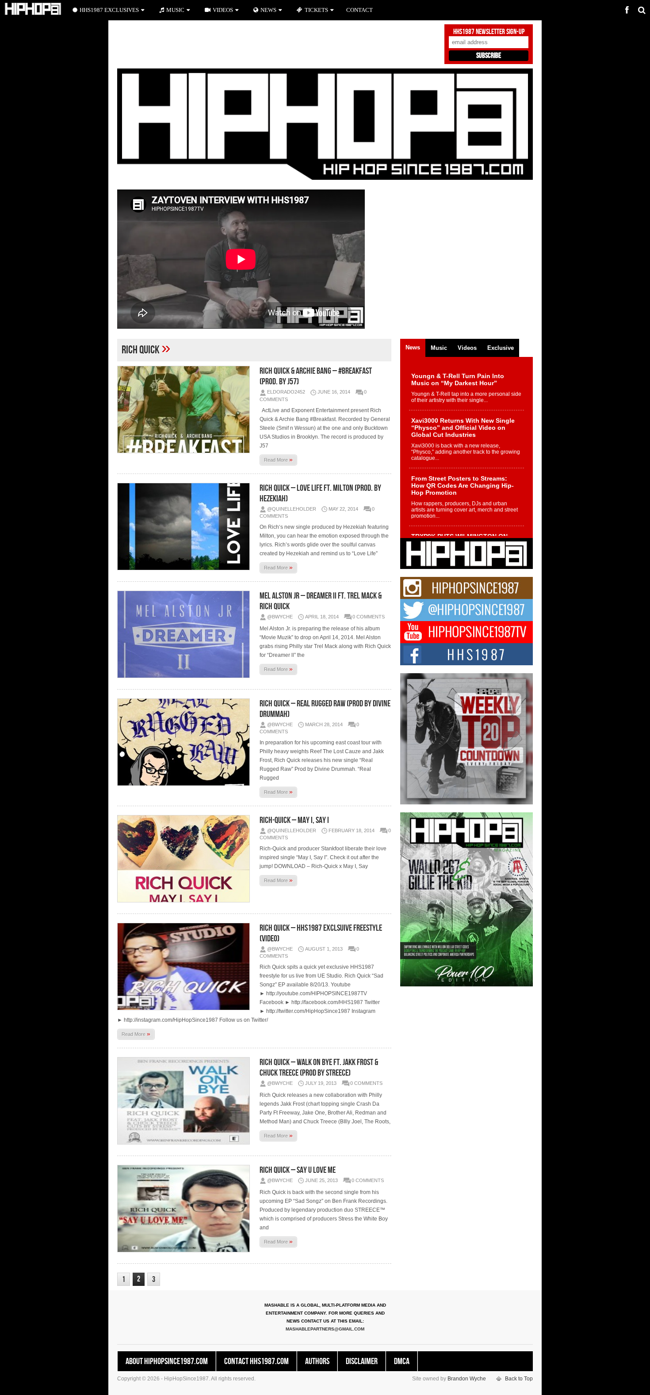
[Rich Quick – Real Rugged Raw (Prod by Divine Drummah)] (185, 742)
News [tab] (412, 347)
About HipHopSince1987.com (167, 1361)
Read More (278, 459)
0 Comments (368, 616)
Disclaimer (362, 1361)
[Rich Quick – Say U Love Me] (185, 1208)
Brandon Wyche (466, 1379)
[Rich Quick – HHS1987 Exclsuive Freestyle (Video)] (185, 966)
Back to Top (519, 1379)
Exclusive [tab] (500, 348)
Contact (359, 10)
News (268, 10)
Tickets (316, 10)
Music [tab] (439, 348)
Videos (223, 10)
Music (175, 10)
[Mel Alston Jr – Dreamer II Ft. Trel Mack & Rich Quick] (185, 634)
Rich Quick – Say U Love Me (298, 1170)
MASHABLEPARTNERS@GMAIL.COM (325, 1329)
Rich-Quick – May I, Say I (294, 820)
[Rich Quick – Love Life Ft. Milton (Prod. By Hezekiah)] (185, 526)
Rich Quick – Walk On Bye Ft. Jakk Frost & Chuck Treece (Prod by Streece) (319, 1067)
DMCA (401, 1361)
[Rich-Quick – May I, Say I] (185, 858)
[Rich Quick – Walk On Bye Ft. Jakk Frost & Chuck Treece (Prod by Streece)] (185, 1101)
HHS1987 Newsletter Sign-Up (488, 31)
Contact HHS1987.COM (256, 1361)
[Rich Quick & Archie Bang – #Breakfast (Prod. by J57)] (185, 409)
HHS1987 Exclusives (109, 10)
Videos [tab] (467, 348)
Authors (317, 1361)
